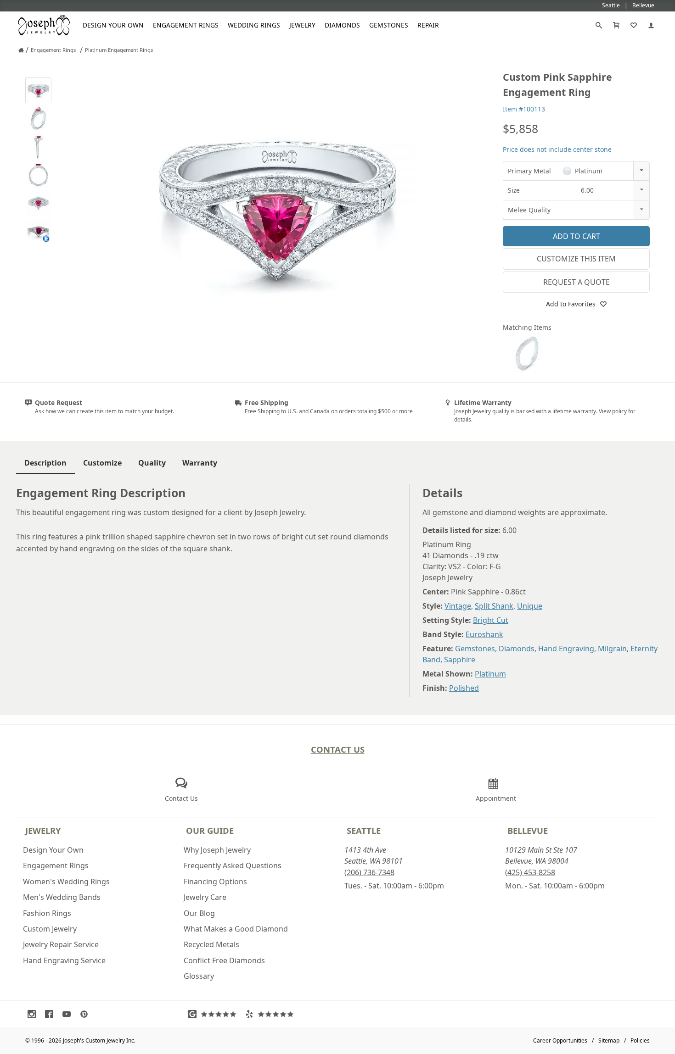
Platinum (490, 674)
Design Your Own (113, 25)
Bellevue (527, 830)
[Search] (599, 25)
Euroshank (484, 634)
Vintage (457, 606)
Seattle (364, 830)
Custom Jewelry (50, 929)
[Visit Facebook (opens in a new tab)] (51, 1014)
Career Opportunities (560, 1040)
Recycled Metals (211, 944)
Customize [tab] (102, 463)
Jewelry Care (205, 897)
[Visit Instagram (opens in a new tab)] (34, 1014)
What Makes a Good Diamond (236, 929)
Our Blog (199, 913)
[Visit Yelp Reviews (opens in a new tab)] (271, 1014)
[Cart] (616, 25)
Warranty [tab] (199, 463)
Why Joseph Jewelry (217, 850)
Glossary (199, 976)
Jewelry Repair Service (61, 944)
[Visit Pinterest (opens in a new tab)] (86, 1014)
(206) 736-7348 (369, 872)
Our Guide (210, 830)
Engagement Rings (186, 25)
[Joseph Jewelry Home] (21, 50)
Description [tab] (45, 463)
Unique (529, 606)
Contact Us (338, 749)
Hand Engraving (566, 648)
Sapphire (459, 660)
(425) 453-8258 (530, 872)
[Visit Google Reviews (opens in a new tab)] (214, 1014)
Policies (640, 1040)
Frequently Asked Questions (232, 865)
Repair (428, 25)
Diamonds (342, 25)
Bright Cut (490, 620)
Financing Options (215, 881)
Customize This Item (576, 259)
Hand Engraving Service (64, 960)
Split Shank (494, 606)
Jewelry (302, 25)
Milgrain (612, 648)
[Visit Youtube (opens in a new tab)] (68, 1014)
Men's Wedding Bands (62, 897)
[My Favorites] (633, 25)
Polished (464, 688)
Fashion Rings (47, 913)
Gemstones (388, 25)
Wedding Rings (254, 25)
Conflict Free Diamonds (224, 960)
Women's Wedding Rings (66, 881)
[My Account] (651, 25)
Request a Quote (576, 282)
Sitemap (608, 1040)
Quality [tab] (152, 463)
